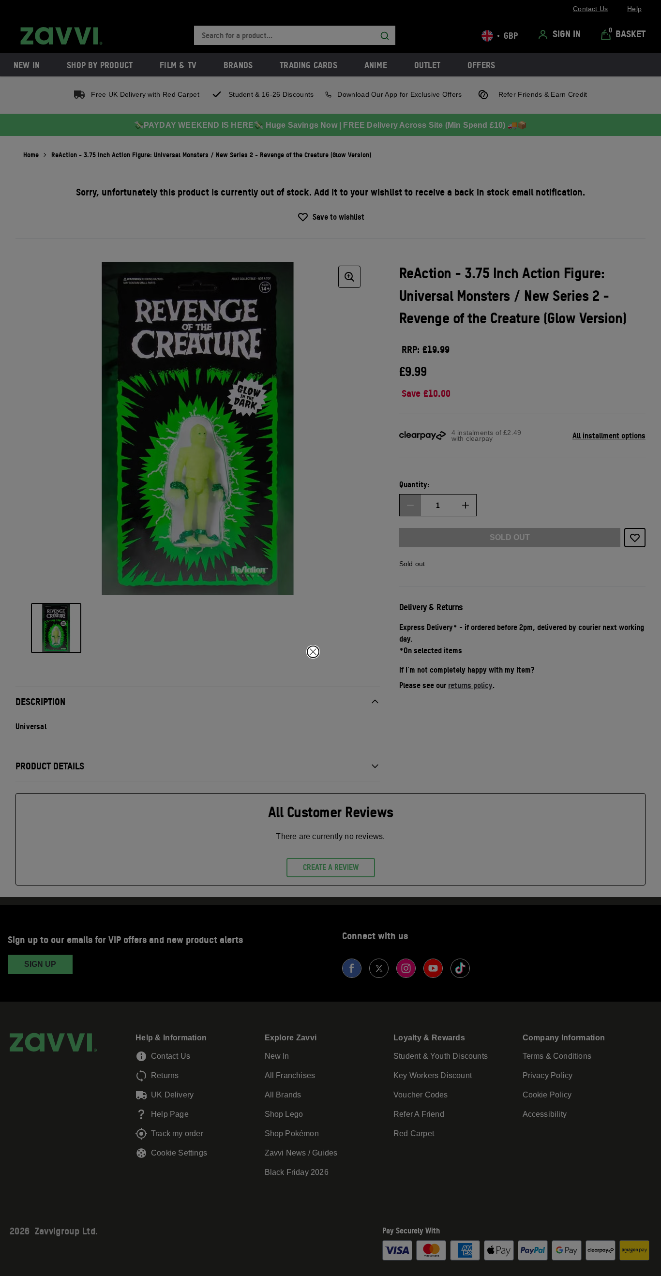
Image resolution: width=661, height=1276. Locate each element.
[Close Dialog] (313, 652)
